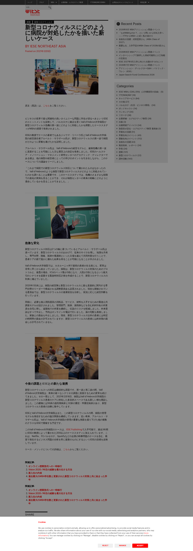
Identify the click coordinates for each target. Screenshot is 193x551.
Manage (122, 545)
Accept (140, 545)
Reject (105, 545)
